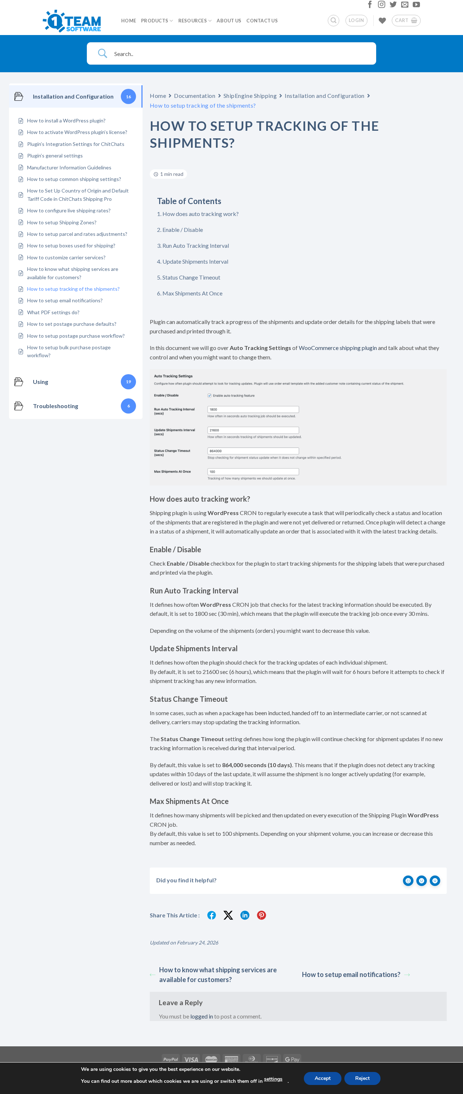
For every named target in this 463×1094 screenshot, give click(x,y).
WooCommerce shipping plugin (338, 347)
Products (154, 20)
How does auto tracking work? (200, 213)
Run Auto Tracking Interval (195, 245)
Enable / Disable (182, 229)
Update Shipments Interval (195, 261)
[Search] (333, 20)
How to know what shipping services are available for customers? (218, 974)
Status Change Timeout (191, 277)
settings (273, 1079)
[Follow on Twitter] (392, 6)
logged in (201, 1016)
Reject (362, 1078)
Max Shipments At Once (192, 293)
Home (128, 20)
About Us (229, 20)
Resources (192, 20)
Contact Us (262, 20)
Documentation (194, 95)
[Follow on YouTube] (415, 6)
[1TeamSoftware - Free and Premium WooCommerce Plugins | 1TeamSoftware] (76, 20)
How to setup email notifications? (351, 974)
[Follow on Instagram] (380, 6)
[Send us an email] (403, 6)
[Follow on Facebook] (369, 6)
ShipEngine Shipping (250, 95)
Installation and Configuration (325, 95)
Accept (323, 1078)
